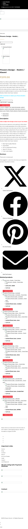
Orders (4, 3)
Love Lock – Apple (10, 285)
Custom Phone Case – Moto (12, 354)
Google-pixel (7, 389)
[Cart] (2, 12)
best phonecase (16, 107)
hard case (17, 109)
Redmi (7, 107)
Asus (6, 318)
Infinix (6, 407)
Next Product (6, 56)
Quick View (17, 280)
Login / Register (6, 1)
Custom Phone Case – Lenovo (13, 338)
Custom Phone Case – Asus (12, 320)
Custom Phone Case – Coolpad (13, 303)
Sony (6, 369)
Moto (6, 352)
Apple (6, 283)
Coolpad (7, 301)
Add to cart (2, 44)
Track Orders (5, 4)
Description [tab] (6, 113)
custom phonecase (9, 109)
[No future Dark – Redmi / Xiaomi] (6, 63)
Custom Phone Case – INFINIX (13, 409)
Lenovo (6, 336)
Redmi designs (14, 111)
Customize (10, 102)
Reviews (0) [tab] (6, 115)
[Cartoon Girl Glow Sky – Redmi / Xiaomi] (6, 54)
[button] (14, 30)
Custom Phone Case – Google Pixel (14, 391)
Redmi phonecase (23, 111)
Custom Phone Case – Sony (12, 371)
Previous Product (7, 47)
